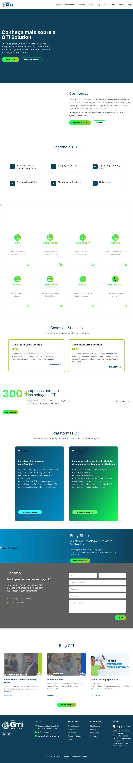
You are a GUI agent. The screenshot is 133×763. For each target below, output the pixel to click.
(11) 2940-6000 (44, 732)
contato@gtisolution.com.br (49, 736)
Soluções (81, 5)
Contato (121, 5)
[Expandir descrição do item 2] (53, 166)
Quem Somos (69, 5)
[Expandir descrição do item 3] (95, 166)
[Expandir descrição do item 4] (12, 183)
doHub (112, 5)
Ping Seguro (101, 5)
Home (58, 5)
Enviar (120, 618)
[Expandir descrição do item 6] (95, 183)
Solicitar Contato (80, 561)
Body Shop (94, 733)
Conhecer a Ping (30, 512)
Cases (90, 5)
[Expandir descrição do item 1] (12, 166)
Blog (129, 5)
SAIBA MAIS (54, 364)
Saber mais (10, 59)
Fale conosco (10, 412)
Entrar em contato (31, 60)
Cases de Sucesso (75, 736)
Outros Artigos (66, 705)
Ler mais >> (9, 695)
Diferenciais (72, 733)
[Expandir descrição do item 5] (53, 183)
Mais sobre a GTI (80, 122)
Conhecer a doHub (85, 512)
